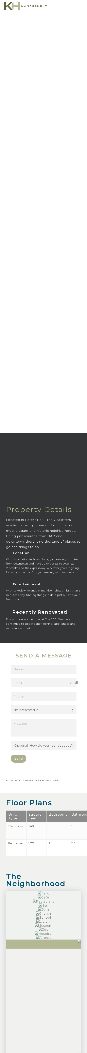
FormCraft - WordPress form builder (33, 780)
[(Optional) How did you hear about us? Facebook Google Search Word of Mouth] (43, 745)
